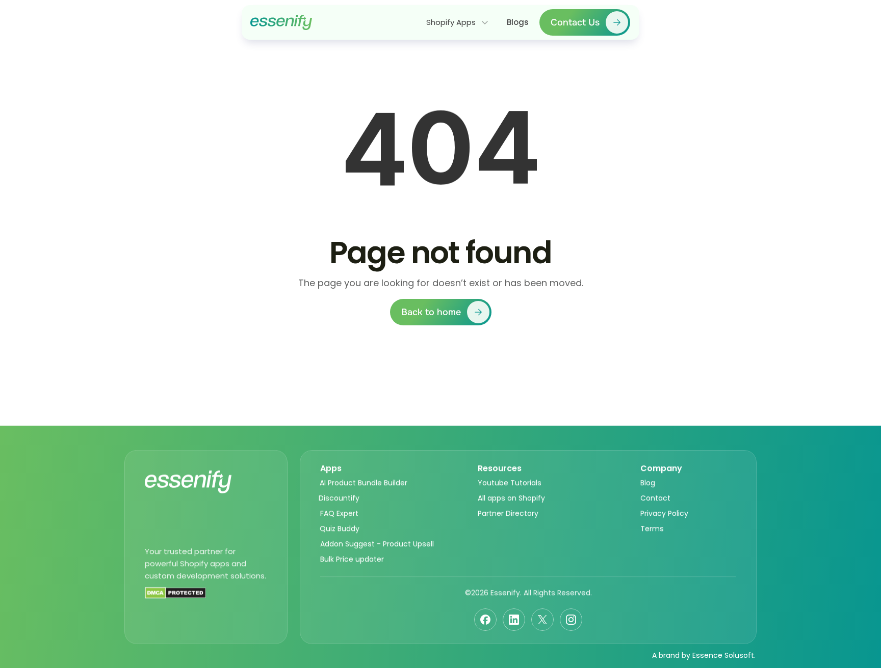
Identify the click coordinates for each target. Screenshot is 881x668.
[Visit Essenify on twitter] (542, 619)
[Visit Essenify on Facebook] (485, 619)
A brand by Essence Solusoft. (704, 655)
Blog (647, 483)
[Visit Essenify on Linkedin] (514, 619)
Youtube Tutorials (509, 483)
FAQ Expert (339, 513)
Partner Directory (508, 513)
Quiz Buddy (339, 528)
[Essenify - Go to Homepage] (281, 22)
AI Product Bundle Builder (363, 483)
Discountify (339, 498)
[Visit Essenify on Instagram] (571, 619)
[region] (440, 155)
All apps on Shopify (511, 498)
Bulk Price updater (352, 559)
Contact (655, 498)
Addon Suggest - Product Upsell (377, 544)
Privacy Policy (664, 513)
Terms (652, 528)
